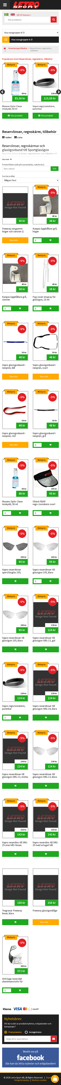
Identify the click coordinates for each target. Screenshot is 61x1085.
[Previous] (2, 91)
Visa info (12, 240)
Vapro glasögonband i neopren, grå (44, 435)
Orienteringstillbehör (17, 48)
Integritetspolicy (21, 1080)
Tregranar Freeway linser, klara (12, 912)
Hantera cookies (39, 1080)
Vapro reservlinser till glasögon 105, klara (44, 571)
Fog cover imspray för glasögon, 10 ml (44, 298)
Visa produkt (16, 115)
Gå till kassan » (24, 14)
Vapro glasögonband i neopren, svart (44, 366)
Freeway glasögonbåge (45, 910)
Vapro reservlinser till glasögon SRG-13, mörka (15, 775)
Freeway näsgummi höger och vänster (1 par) (13, 230)
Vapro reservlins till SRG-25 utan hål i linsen (15, 844)
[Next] (58, 91)
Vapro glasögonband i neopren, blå (13, 366)
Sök (54, 168)
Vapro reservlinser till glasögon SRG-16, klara (45, 707)
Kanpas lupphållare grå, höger (45, 230)
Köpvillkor (50, 1077)
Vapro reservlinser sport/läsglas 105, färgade (11, 571)
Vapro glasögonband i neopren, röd (13, 435)
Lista (19, 137)
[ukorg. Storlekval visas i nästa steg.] (15, 581)
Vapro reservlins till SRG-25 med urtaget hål (45, 844)
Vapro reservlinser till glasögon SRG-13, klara (45, 775)
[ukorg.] (50, 240)
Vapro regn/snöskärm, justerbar (13, 707)
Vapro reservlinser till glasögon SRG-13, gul (44, 639)
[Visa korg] (55, 1079)
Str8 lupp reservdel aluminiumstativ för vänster (12, 980)
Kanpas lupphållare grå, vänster (14, 298)
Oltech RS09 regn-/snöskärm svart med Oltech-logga (44, 503)
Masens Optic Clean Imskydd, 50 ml (12, 503)
